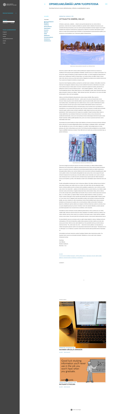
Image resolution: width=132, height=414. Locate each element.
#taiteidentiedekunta (48, 37)
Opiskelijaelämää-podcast (8, 38)
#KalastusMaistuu (48, 26)
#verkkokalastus (47, 40)
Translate (12, 22)
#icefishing (46, 24)
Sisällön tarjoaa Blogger (77, 409)
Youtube (4, 36)
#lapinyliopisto (47, 28)
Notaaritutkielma (67, 384)
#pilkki (45, 33)
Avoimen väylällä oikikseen (70, 350)
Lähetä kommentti (67, 352)
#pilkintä (46, 31)
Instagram (5, 32)
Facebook (5, 34)
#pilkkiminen (47, 35)
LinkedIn (4, 40)
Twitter (4, 43)
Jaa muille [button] (46, 16)
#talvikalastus (47, 39)
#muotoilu (46, 30)
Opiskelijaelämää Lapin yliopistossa (73, 4)
